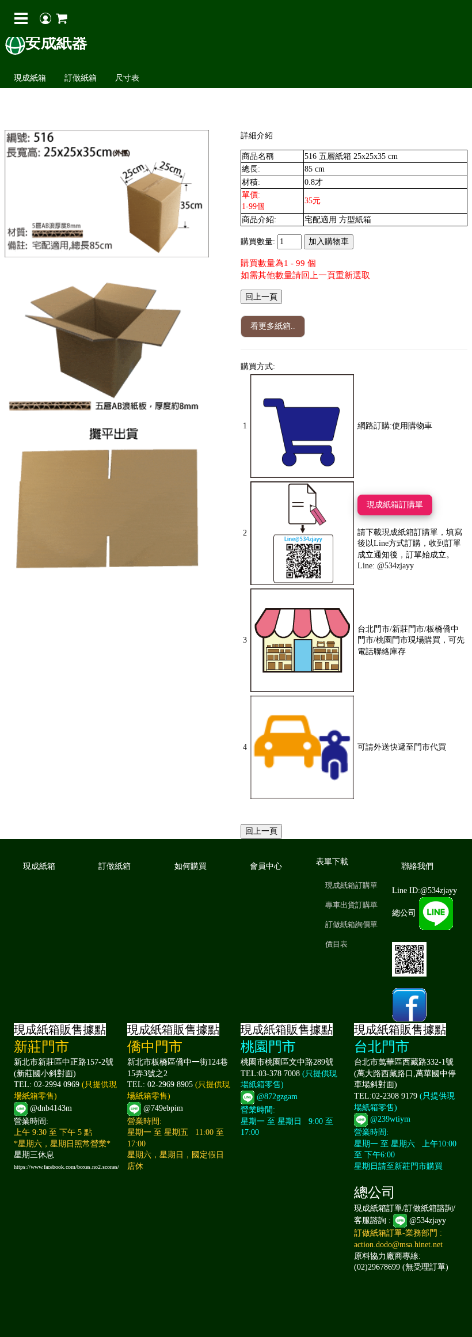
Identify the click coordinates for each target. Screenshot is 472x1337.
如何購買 (190, 866)
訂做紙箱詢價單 (351, 924)
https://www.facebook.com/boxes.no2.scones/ (66, 1167)
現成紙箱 (30, 78)
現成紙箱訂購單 (395, 504)
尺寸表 (127, 78)
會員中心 (266, 866)
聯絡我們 (417, 866)
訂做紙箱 (80, 78)
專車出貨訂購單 (351, 905)
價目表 (336, 944)
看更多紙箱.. (272, 326)
